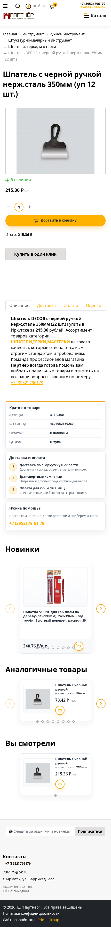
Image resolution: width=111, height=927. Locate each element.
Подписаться (90, 831)
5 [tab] (58, 647)
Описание (19, 305)
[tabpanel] (55, 609)
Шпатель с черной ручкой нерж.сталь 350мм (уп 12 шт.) (71, 765)
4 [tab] (53, 647)
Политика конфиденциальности (31, 913)
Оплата (71, 305)
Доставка (46, 305)
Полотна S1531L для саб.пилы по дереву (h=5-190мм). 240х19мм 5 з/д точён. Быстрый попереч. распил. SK (54, 616)
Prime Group (48, 919)
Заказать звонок (91, 7)
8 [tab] (73, 647)
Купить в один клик (35, 254)
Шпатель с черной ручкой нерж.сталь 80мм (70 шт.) (71, 691)
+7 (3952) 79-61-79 (26, 523)
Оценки (93, 305)
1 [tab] (37, 647)
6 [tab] (63, 647)
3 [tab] (47, 647)
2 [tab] (42, 647)
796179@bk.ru (15, 872)
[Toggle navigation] (7, 5)
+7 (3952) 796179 (92, 4)
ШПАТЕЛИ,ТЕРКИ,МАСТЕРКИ (40, 342)
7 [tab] (68, 647)
